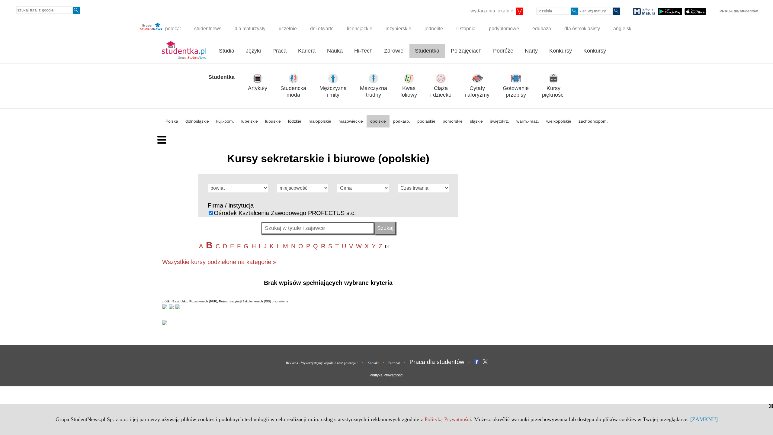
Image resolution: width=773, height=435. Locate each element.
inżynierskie (398, 28)
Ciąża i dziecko (440, 91)
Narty (531, 51)
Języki (253, 51)
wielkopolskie (558, 121)
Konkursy (560, 51)
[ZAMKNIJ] (704, 419)
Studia (226, 51)
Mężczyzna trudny (373, 91)
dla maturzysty (250, 28)
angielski (623, 28)
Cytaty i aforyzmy (477, 91)
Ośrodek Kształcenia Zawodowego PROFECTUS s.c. (285, 213)
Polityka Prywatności (386, 375)
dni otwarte (322, 28)
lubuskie (273, 121)
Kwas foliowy (408, 91)
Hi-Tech (363, 51)
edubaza (541, 28)
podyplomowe (504, 28)
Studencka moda (293, 91)
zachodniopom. (593, 121)
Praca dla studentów (436, 362)
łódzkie (294, 121)
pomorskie (453, 121)
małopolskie (320, 121)
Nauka (335, 51)
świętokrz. (499, 121)
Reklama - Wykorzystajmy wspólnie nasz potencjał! (322, 363)
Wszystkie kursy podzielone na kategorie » (219, 262)
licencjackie (359, 28)
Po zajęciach (466, 51)
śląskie (476, 121)
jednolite (434, 28)
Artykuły (257, 88)
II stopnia (466, 28)
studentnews (207, 28)
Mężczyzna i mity (333, 91)
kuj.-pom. (225, 121)
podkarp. (401, 121)
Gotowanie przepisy (516, 91)
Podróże (503, 51)
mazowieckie (350, 121)
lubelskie (249, 121)
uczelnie (288, 28)
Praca (279, 51)
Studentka (427, 51)
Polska (171, 121)
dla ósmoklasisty (582, 28)
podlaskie (426, 121)
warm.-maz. (527, 121)
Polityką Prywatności (448, 419)
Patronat (394, 363)
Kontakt (373, 363)
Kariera (307, 51)
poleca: (172, 28)
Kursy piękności (553, 91)
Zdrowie (393, 51)
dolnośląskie (197, 121)
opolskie (378, 121)
